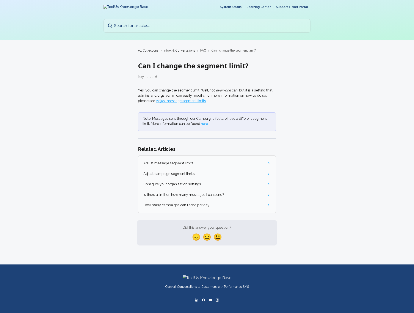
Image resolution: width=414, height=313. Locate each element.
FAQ (203, 50)
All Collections (148, 50)
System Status (231, 6)
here (204, 124)
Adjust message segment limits (181, 101)
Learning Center (259, 6)
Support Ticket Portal (292, 6)
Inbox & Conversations (179, 50)
